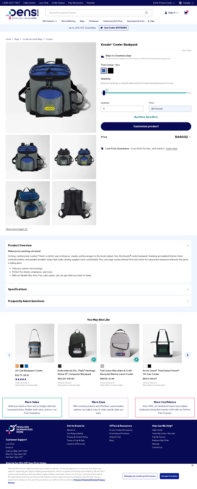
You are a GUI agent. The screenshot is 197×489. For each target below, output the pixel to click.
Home (8, 39)
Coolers (49, 39)
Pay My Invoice (75, 2)
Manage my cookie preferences (140, 476)
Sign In (171, 12)
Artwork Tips (115, 437)
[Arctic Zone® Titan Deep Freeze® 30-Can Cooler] (162, 343)
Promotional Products (119, 433)
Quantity (105, 102)
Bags (82, 21)
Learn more (171, 148)
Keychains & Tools (136, 21)
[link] (34, 355)
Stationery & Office (113, 21)
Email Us (9, 447)
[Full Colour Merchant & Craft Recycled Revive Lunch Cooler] (119, 343)
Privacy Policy (80, 480)
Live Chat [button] (43, 2)
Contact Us (157, 447)
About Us (71, 430)
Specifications (17, 289)
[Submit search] (146, 13)
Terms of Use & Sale (76, 440)
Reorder (91, 2)
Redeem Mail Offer (160, 440)
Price (151, 102)
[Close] (192, 465)
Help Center (29, 2)
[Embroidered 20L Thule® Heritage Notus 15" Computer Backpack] (77, 343)
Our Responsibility (75, 433)
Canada (186, 2)
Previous (9, 354)
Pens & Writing (68, 21)
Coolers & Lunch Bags (32, 39)
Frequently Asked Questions (26, 301)
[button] (49, 19)
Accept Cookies (169, 476)
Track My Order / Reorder (163, 433)
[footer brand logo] (19, 429)
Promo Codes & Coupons (120, 430)
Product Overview (20, 245)
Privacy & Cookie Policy (77, 437)
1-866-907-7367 (11, 2)
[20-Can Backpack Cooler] (34, 343)
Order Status (58, 2)
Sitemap (155, 444)
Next (187, 354)
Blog (111, 440)
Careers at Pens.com (76, 444)
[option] (104, 71)
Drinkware (94, 21)
